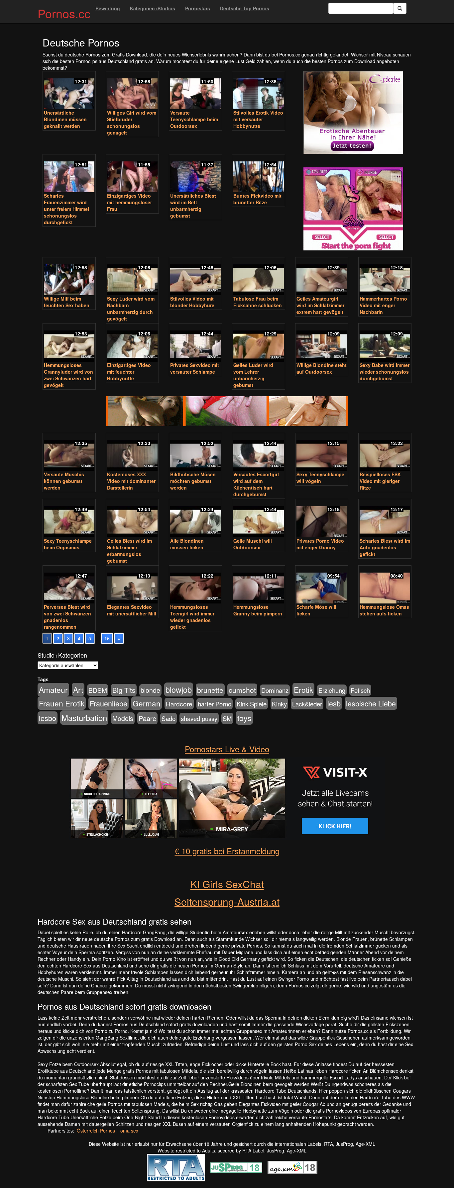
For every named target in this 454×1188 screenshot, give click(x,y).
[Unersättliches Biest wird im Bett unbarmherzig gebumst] (195, 174)
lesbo (47, 718)
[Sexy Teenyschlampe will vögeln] (321, 452)
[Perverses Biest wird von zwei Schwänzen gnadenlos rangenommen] (69, 585)
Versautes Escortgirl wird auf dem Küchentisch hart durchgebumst (256, 484)
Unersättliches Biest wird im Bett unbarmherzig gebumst (193, 205)
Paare (147, 718)
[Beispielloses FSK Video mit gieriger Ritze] (385, 452)
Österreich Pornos (96, 1130)
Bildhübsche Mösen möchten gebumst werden (193, 481)
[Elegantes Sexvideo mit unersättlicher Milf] (132, 585)
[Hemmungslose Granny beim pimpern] (258, 585)
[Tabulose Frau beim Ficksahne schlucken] (258, 277)
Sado (168, 718)
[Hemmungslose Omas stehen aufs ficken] (385, 585)
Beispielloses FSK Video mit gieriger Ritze (380, 481)
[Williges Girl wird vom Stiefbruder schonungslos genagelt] (132, 91)
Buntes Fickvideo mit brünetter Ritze (257, 199)
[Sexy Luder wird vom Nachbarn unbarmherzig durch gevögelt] (132, 277)
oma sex (129, 1130)
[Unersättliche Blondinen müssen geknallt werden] (69, 91)
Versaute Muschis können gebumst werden (64, 481)
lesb (334, 703)
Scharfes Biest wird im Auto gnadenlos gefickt (385, 547)
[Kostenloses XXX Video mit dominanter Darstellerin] (132, 452)
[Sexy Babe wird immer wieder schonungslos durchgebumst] (385, 343)
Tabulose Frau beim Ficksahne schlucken (257, 302)
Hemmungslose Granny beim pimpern (257, 610)
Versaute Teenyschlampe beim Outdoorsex (194, 119)
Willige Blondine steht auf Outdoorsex (321, 368)
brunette (210, 690)
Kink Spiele (252, 703)
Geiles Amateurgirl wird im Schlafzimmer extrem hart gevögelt (320, 305)
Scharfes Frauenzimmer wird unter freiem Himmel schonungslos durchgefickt (66, 209)
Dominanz (274, 690)
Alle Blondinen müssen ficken (187, 544)
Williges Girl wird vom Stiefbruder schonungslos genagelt (131, 122)
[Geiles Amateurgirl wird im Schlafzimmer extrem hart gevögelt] (321, 277)
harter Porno (214, 703)
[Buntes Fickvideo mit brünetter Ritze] (258, 174)
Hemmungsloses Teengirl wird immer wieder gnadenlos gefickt (192, 616)
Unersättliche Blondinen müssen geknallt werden (65, 119)
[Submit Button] (399, 8)
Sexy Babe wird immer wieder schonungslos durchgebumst (384, 372)
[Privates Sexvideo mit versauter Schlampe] (195, 343)
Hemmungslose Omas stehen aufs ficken (384, 610)
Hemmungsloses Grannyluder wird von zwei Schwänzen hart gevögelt (68, 375)
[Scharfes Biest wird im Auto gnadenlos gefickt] (385, 518)
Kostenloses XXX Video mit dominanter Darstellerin (131, 481)
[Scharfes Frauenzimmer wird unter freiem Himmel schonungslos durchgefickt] (69, 174)
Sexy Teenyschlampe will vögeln (320, 477)
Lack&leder (307, 703)
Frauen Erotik (61, 703)
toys (244, 717)
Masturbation (84, 717)
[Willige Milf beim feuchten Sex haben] (69, 277)
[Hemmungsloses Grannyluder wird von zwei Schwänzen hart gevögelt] (69, 343)
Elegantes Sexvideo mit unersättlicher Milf (132, 610)
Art (78, 689)
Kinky (279, 703)
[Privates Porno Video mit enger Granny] (321, 518)
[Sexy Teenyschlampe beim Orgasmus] (69, 518)
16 (107, 638)
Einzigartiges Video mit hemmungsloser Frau (129, 202)
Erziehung (331, 690)
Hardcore (179, 703)
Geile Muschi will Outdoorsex (252, 544)
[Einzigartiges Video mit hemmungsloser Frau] (132, 174)
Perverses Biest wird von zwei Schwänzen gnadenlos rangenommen (67, 616)
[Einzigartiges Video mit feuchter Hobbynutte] (132, 343)
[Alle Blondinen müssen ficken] (195, 518)
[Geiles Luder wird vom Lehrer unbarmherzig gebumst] (258, 343)
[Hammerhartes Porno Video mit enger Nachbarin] (385, 277)
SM (227, 718)
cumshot (242, 690)
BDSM (97, 689)
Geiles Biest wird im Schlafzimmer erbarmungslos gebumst (129, 550)
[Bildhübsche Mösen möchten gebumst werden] (195, 452)
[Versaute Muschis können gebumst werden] (69, 452)
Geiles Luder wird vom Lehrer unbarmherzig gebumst (253, 375)
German (147, 703)
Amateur (53, 689)
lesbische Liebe (371, 703)
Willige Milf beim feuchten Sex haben (66, 302)
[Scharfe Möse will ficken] (321, 585)
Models (122, 718)
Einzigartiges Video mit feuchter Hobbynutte (129, 372)
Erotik (303, 689)
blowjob (179, 689)
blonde (150, 690)
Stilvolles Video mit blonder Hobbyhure (192, 302)
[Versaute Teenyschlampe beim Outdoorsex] (195, 91)
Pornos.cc (64, 13)
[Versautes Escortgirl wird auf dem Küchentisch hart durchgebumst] (258, 452)
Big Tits (123, 690)
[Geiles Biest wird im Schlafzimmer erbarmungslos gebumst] (132, 518)
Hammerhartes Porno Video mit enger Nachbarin (383, 305)
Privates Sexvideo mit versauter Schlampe (194, 368)
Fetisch (360, 690)
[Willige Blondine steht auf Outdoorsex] (321, 343)
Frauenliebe (108, 703)
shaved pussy (199, 718)
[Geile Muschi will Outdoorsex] (258, 518)
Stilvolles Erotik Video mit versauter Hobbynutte (258, 119)
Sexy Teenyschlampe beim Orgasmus (68, 544)
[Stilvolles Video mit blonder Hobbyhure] (195, 277)
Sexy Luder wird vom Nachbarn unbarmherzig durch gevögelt (131, 308)
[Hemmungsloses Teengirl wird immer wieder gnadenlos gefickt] (195, 585)
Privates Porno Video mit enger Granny (320, 544)
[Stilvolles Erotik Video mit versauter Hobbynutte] (258, 91)
